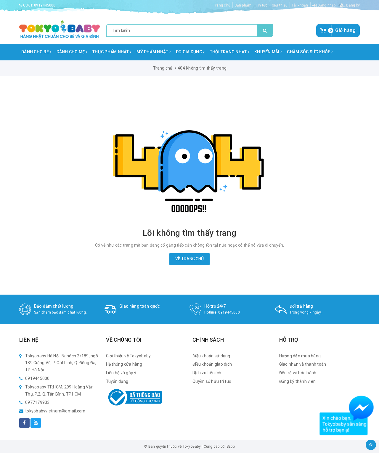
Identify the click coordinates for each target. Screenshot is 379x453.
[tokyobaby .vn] (59, 29)
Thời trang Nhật (229, 51)
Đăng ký (352, 5)
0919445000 (45, 5)
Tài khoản (300, 5)
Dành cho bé (35, 51)
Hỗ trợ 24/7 (215, 306)
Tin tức (262, 5)
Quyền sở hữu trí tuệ (211, 381)
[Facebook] (24, 423)
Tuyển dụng (117, 381)
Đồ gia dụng (189, 51)
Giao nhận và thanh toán (302, 364)
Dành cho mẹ (71, 51)
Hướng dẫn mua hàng (300, 356)
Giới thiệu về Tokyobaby (128, 356)
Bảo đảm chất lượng (54, 306)
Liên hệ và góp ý (121, 372)
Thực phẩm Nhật (111, 51)
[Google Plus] (35, 423)
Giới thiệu (280, 5)
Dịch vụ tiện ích (206, 372)
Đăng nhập (326, 5)
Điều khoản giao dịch (212, 364)
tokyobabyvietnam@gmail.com (55, 411)
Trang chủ (221, 5)
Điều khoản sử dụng (211, 356)
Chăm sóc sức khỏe (309, 51)
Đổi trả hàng (301, 306)
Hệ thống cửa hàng (124, 364)
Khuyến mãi (267, 51)
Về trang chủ (189, 258)
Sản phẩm (243, 5)
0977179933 (37, 402)
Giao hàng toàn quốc (139, 306)
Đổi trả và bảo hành (298, 372)
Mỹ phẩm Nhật (152, 51)
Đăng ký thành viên (297, 381)
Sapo (231, 446)
